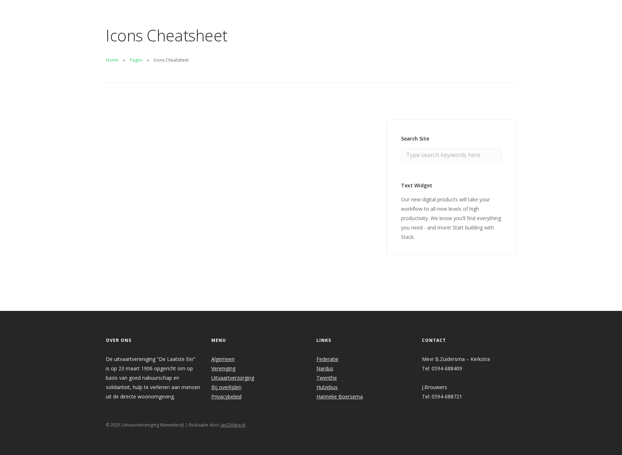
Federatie (327, 359)
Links (410, 9)
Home (112, 60)
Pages (136, 60)
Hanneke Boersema (339, 396)
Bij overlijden (226, 387)
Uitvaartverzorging (232, 377)
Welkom (254, 9)
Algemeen (223, 359)
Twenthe (326, 377)
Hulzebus (327, 387)
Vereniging (223, 368)
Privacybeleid (226, 396)
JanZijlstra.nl (233, 425)
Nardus (324, 368)
